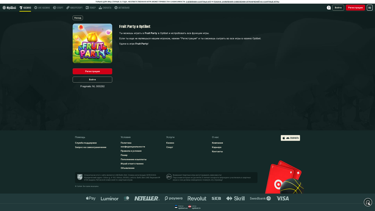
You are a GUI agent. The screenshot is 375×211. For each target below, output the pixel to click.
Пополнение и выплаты (133, 159)
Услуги (170, 137)
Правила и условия (131, 151)
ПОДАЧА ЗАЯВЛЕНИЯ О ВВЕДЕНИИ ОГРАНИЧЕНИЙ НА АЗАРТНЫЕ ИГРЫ (246, 2)
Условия (126, 137)
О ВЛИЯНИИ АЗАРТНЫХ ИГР (199, 2)
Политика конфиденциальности (133, 145)
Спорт (169, 147)
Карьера (216, 147)
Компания (217, 143)
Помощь (80, 137)
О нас (215, 137)
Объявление (127, 168)
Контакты (217, 151)
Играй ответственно (132, 163)
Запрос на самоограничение (90, 147)
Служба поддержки (86, 143)
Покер (124, 155)
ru (369, 8)
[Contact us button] (368, 202)
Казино (170, 143)
